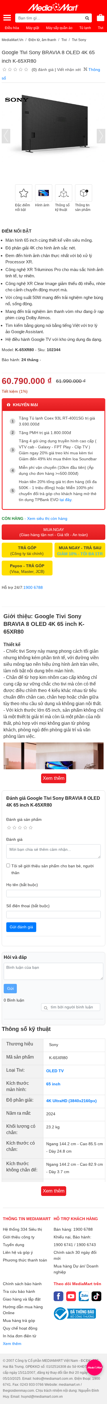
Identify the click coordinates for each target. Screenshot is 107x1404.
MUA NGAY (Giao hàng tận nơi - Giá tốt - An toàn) (53, 532)
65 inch (53, 1084)
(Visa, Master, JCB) (27, 568)
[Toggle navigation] (7, 17)
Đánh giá (14, 839)
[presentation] (6, 136)
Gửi (10, 988)
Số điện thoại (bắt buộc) (28, 906)
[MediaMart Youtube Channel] (71, 1296)
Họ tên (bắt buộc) (22, 884)
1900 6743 (86, 1244)
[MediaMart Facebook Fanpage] (58, 1296)
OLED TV (55, 1071)
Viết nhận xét (69, 69)
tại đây (65, 499)
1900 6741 (63, 1244)
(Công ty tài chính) (27, 551)
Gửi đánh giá (21, 927)
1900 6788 (33, 587)
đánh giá (46, 69)
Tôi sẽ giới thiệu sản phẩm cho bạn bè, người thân (52, 869)
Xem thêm (12, 1343)
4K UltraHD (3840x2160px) (71, 1100)
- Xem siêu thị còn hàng (46, 518)
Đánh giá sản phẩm (24, 819)
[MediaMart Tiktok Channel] (96, 1296)
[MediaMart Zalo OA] (83, 1296)
